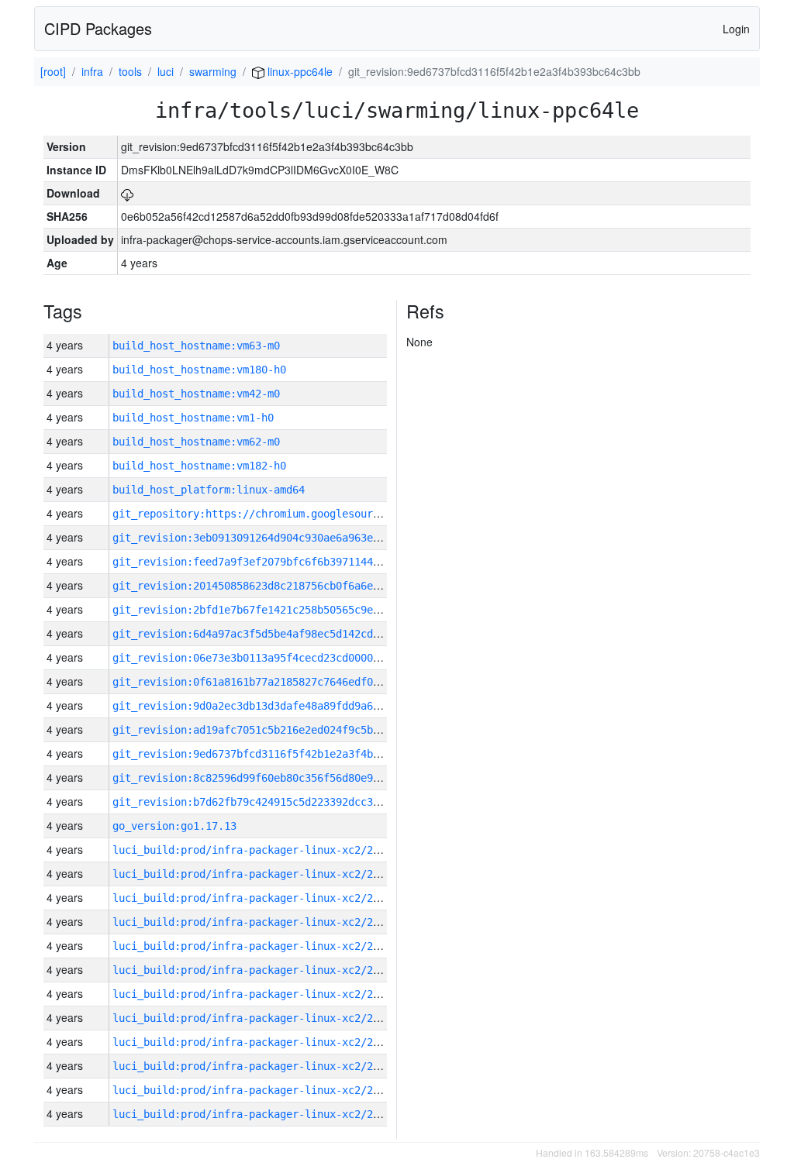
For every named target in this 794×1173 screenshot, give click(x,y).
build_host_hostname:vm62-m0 (196, 441)
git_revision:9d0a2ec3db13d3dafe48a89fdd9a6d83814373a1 (276, 706)
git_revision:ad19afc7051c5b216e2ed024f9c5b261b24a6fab (276, 730)
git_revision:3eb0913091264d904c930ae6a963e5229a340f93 (276, 537)
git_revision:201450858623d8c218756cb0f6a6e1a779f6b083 (276, 586)
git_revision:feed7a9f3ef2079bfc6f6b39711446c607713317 (276, 562)
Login (736, 28)
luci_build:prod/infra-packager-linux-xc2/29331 (255, 1042)
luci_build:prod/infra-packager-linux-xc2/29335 (255, 946)
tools (130, 71)
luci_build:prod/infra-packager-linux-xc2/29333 (255, 994)
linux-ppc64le (298, 71)
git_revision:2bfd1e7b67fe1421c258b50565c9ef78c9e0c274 (276, 610)
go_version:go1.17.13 (174, 826)
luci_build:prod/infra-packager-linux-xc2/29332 (255, 1018)
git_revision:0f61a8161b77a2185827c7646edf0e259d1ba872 (276, 682)
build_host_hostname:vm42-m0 (196, 393)
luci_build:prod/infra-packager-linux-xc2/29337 (255, 898)
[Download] (127, 193)
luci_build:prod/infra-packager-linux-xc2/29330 (255, 1066)
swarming (212, 71)
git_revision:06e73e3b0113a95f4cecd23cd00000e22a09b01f (276, 658)
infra (92, 71)
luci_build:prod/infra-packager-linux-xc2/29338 (255, 874)
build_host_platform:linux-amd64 (208, 489)
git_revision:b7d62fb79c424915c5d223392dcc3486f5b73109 (276, 802)
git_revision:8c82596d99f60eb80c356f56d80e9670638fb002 (276, 778)
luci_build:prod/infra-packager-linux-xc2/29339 (255, 850)
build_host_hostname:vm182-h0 (199, 465)
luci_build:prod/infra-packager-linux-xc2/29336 (255, 922)
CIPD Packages (98, 28)
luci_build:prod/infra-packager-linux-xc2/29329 (255, 1090)
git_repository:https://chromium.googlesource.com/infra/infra (298, 513)
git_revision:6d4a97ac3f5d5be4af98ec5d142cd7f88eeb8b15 (276, 634)
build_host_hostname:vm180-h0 (199, 369)
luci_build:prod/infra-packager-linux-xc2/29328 (255, 1114)
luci (165, 71)
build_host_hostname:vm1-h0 (193, 417)
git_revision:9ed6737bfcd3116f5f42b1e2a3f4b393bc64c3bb (276, 754)
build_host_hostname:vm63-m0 (196, 345)
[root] (53, 71)
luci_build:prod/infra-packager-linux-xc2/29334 (255, 970)
